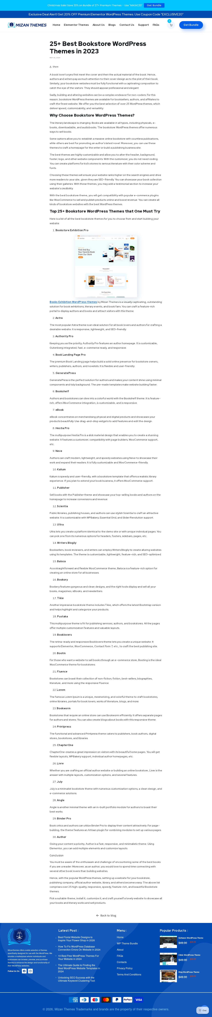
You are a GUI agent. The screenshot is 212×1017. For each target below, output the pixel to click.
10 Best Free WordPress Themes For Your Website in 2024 (78, 957)
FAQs (120, 956)
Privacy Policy (125, 968)
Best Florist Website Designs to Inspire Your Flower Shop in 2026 (76, 939)
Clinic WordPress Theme (189, 955)
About (120, 949)
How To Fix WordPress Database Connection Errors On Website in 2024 (79, 948)
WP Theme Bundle (127, 943)
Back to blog (108, 915)
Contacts (122, 962)
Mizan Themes (65, 1009)
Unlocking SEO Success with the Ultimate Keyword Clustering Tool (76, 979)
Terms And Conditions (129, 974)
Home (120, 937)
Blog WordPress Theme (188, 972)
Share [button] (56, 66)
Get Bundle (154, 5)
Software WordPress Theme (190, 937)
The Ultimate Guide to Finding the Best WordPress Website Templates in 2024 (79, 968)
